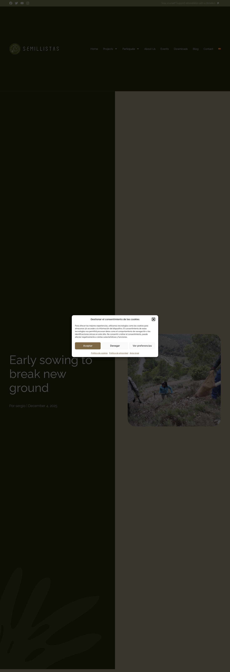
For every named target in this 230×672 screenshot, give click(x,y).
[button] (153, 319)
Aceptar (87, 345)
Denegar (115, 345)
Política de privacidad (118, 353)
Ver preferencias (142, 345)
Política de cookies (99, 353)
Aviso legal (134, 353)
